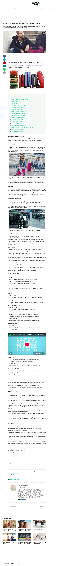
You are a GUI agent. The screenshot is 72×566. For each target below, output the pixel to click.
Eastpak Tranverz (16, 123)
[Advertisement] (59, 34)
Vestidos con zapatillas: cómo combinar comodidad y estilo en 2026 (9, 530)
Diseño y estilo (15, 103)
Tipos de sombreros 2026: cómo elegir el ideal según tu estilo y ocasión (24, 530)
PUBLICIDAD (6, 563)
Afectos (14, 8)
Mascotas (21, 8)
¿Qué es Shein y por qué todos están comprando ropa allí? (39, 543)
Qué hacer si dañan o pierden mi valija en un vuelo (20, 461)
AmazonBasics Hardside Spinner (19, 125)
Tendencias (49, 8)
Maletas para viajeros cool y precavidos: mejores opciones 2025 (23, 23)
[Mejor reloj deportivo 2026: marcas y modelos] (9, 537)
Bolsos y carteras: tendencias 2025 (16, 455)
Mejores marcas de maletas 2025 (18, 111)
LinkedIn (12, 474)
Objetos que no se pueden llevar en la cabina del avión (21, 467)
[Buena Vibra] (36, 4)
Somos (12, 563)
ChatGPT (13, 471)
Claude (23, 471)
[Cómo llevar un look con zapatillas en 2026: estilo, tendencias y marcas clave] (24, 537)
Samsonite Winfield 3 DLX (17, 119)
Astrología (41, 8)
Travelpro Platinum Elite (17, 121)
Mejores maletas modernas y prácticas (19, 99)
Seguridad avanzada (16, 101)
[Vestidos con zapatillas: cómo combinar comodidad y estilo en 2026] (9, 524)
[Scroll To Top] (69, 563)
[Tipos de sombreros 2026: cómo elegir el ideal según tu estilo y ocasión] (24, 524)
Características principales (18, 129)
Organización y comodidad (18, 107)
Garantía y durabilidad (17, 109)
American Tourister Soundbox (18, 113)
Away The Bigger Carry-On (18, 117)
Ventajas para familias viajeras (18, 131)
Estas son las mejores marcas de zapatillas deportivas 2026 (38, 530)
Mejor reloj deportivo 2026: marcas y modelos (9, 543)
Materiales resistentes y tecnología (19, 105)
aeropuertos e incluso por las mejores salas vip (25, 449)
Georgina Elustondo (7, 28)
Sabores (34, 8)
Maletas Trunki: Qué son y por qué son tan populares (22, 127)
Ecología (56, 8)
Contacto (18, 563)
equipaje (13, 479)
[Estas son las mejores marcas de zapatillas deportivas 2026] (39, 524)
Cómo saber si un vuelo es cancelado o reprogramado (21, 465)
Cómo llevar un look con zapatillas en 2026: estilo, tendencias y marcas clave (24, 543)
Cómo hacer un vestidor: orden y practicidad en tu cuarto (21, 459)
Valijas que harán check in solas (16, 463)
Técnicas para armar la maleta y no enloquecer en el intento (22, 457)
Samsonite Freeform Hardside (18, 115)
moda (17, 479)
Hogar (27, 8)
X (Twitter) (34, 471)
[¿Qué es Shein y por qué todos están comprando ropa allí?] (39, 537)
